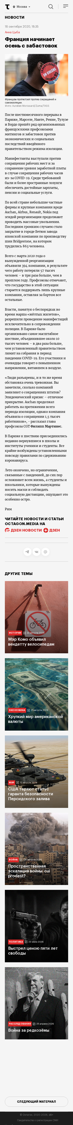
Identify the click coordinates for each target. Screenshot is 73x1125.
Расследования (20, 1024)
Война (13, 860)
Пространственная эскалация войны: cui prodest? (29, 871)
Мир (11, 783)
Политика (16, 942)
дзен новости (26, 530)
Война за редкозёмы (28, 1030)
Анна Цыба (12, 32)
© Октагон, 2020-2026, (36, 1115)
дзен (54, 530)
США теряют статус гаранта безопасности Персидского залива (30, 794)
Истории (15, 633)
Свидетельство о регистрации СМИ (37, 1120)
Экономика (17, 710)
